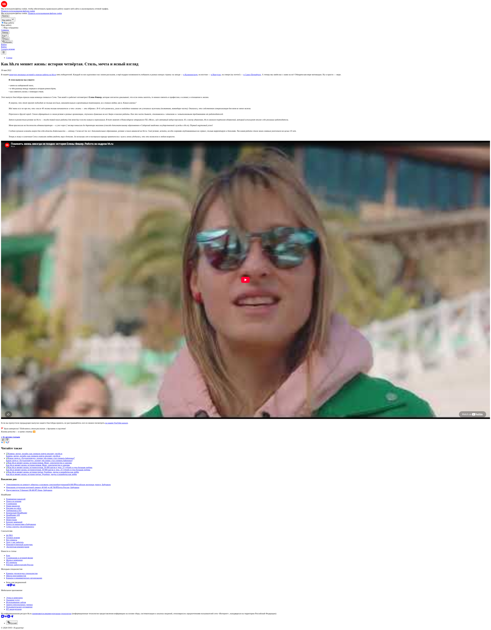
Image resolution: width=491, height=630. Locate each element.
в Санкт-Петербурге (252, 75)
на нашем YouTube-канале (116, 423)
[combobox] (12, 622)
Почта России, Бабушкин (68, 487)
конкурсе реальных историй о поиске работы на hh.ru (32, 75)
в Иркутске (216, 75)
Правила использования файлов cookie (45, 13)
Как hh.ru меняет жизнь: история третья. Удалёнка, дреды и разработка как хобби (41, 474)
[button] (4, 44)
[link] (5, 38)
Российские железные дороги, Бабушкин (93, 484)
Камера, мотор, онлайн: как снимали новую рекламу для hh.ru (33, 456)
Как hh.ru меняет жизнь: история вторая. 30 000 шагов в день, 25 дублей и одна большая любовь (48, 470)
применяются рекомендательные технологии (51, 613)
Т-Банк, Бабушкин (44, 490)
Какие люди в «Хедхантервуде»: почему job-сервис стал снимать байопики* (39, 460)
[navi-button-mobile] (3, 52)
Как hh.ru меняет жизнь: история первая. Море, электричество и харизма (38, 465)
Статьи (9, 58)
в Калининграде (190, 75)
